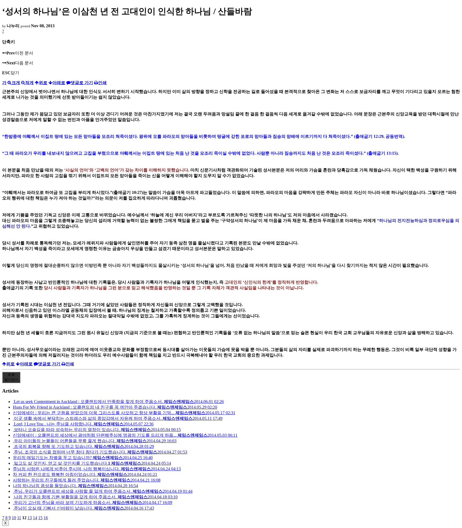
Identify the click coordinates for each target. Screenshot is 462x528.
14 (35, 517)
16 (46, 517)
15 (40, 517)
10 (14, 517)
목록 (11, 377)
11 (19, 517)
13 (30, 517)
